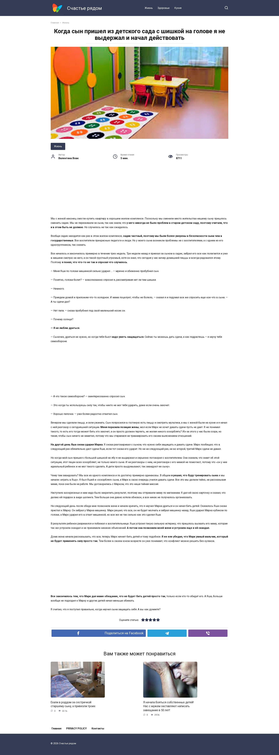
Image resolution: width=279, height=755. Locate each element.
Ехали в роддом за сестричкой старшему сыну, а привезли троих (73, 704)
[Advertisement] (139, 192)
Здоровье (164, 8)
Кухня (177, 8)
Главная (56, 728)
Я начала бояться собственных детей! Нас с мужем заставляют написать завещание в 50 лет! (168, 706)
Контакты (98, 728)
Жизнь (149, 8)
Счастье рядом (84, 8)
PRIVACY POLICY (76, 728)
